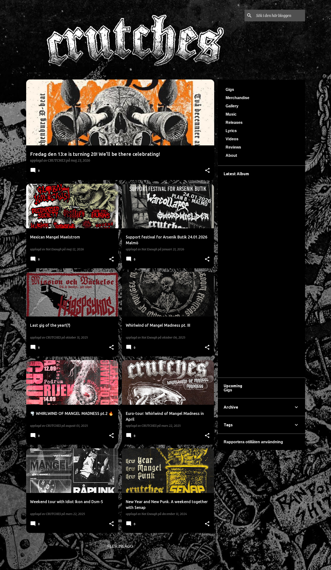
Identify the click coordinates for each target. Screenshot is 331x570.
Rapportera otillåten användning (253, 442)
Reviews (233, 147)
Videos (232, 139)
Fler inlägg (120, 546)
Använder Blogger (168, 563)
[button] (207, 170)
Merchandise (237, 98)
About (231, 155)
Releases (234, 122)
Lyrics (231, 131)
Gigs (230, 89)
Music (231, 114)
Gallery (232, 106)
